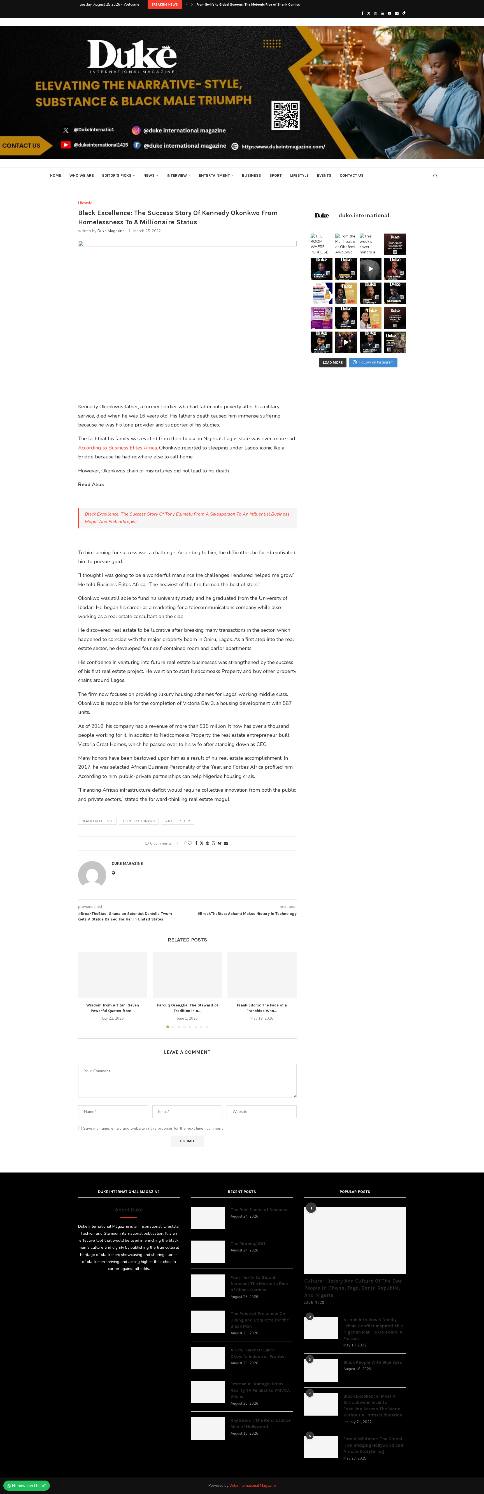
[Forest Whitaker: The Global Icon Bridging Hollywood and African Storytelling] (321, 1447)
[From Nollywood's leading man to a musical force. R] (395, 269)
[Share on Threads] (213, 843)
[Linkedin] (382, 13)
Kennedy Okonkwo (138, 821)
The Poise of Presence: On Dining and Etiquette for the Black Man (247, 4)
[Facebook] (362, 13)
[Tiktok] (404, 13)
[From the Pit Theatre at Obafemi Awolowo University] (346, 244)
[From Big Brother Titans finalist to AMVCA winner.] (321, 269)
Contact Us (352, 175)
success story (178, 821)
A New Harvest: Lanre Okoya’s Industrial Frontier (258, 1353)
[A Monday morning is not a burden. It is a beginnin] (395, 244)
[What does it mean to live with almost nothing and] (395, 342)
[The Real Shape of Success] (208, 1218)
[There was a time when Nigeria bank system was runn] (346, 342)
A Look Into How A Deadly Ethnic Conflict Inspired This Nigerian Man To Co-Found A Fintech (373, 1329)
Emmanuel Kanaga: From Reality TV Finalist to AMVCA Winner (260, 1390)
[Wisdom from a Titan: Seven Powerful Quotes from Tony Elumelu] (112, 975)
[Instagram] (375, 13)
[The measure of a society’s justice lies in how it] (370, 293)
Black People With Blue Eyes (372, 1362)
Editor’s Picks (116, 175)
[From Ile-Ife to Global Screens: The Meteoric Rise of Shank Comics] (208, 1285)
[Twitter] (369, 13)
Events (324, 175)
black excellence (97, 821)
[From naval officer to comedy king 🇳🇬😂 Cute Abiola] (370, 342)
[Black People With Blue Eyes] (321, 1370)
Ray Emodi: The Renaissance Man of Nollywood (261, 1423)
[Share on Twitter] (202, 843)
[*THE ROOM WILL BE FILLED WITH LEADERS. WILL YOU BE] (321, 293)
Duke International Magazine (252, 1485)
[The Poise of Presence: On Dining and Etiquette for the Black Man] (208, 1322)
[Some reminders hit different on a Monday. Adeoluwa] (346, 293)
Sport (275, 175)
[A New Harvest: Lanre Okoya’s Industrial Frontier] (208, 1358)
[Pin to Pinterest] (207, 843)
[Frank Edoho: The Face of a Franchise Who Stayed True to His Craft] (262, 975)
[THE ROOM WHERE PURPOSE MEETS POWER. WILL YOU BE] (321, 244)
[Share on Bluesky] (220, 843)
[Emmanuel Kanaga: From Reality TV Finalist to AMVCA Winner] (208, 1392)
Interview (177, 175)
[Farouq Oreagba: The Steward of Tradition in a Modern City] (187, 975)
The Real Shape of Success (259, 1209)
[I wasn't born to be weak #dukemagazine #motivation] (370, 269)
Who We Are (81, 175)
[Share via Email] (226, 843)
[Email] (397, 13)
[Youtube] (389, 13)
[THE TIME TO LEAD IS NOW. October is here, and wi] (321, 318)
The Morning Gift (248, 1243)
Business (251, 175)
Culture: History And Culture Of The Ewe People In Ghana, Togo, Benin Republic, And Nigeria (353, 1288)
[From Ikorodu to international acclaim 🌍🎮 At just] (321, 342)
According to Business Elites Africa (117, 447)
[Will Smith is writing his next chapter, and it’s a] (346, 318)
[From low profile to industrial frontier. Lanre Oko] (346, 269)
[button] (186, 4)
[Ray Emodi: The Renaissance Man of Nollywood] (208, 1428)
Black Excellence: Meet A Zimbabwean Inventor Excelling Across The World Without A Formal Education (372, 1405)
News (149, 175)
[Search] (435, 176)
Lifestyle (299, 175)
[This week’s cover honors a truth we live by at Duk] (370, 244)
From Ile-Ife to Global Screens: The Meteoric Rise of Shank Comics (259, 1284)
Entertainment (214, 175)
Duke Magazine (111, 231)
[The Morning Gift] (208, 1252)
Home (55, 175)
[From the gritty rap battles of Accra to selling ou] (395, 293)
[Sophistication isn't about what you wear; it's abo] (395, 318)
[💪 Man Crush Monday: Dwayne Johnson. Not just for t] (370, 318)
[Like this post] (190, 843)
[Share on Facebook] (196, 843)
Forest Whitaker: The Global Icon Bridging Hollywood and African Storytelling (373, 1445)
